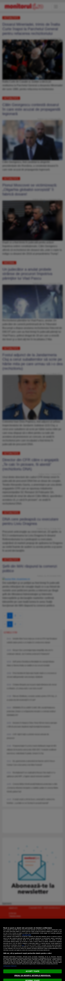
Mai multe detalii (26, 935)
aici (23, 945)
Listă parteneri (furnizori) (10, 966)
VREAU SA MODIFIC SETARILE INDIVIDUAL (32, 975)
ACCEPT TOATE (32, 971)
